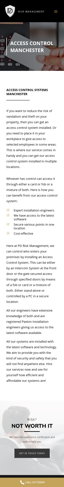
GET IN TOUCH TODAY (32, 453)
